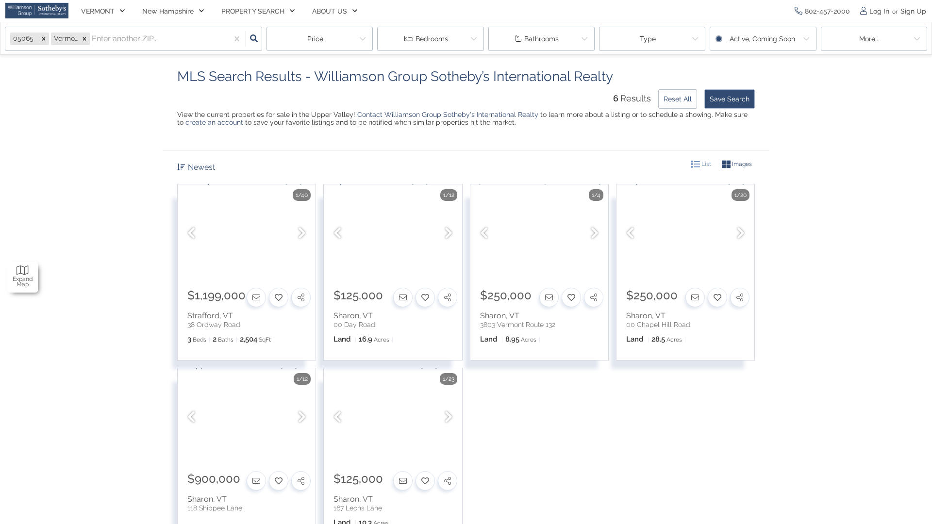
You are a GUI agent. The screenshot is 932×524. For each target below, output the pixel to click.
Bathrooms (541, 39)
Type (648, 39)
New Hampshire (168, 11)
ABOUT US (329, 11)
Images (741, 164)
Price (315, 39)
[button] (43, 39)
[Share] (301, 297)
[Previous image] (191, 234)
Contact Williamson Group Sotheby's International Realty (447, 114)
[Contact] (256, 297)
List (705, 164)
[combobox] (93, 39)
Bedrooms (432, 39)
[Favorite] (278, 297)
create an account (214, 122)
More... (869, 39)
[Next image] (302, 234)
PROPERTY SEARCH (252, 11)
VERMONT (98, 11)
